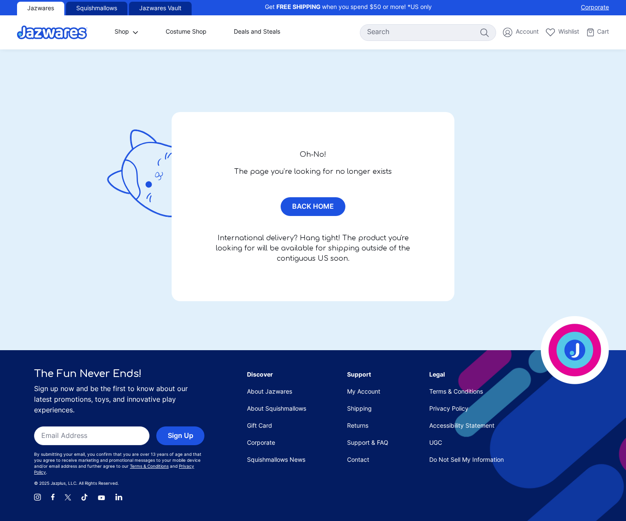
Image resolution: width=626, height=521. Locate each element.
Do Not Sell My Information (466, 460)
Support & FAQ (367, 443)
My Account (363, 392)
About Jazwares (269, 392)
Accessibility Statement (461, 426)
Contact (358, 460)
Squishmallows (96, 9)
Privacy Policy (448, 409)
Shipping (359, 409)
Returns (357, 426)
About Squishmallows (276, 409)
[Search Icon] (484, 32)
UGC (435, 443)
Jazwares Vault (160, 9)
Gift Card (259, 426)
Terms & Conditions (149, 466)
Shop (122, 32)
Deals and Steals (257, 32)
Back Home (313, 207)
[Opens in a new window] (37, 497)
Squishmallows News (276, 460)
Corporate (595, 8)
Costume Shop (186, 32)
